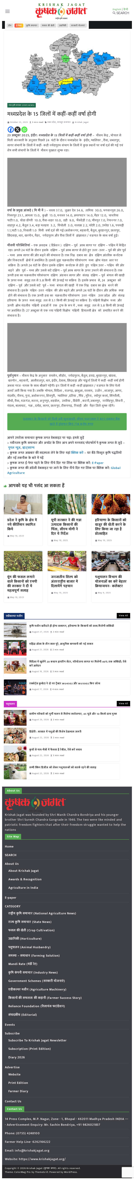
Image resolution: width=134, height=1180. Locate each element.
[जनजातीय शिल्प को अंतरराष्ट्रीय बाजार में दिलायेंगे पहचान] (67, 553)
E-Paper (98, 463)
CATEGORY (13, 906)
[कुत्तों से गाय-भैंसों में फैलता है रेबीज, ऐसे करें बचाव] (15, 753)
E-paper (11, 897)
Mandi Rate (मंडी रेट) (23, 964)
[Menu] (7, 11)
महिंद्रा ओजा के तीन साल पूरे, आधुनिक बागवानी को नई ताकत (61, 644)
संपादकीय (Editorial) (22, 1015)
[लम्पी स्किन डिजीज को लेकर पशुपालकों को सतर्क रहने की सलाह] (15, 771)
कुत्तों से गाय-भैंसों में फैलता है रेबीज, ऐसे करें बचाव (55, 750)
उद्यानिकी (62, 25)
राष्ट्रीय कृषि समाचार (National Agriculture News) (42, 913)
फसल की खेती (48, 25)
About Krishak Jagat (23, 871)
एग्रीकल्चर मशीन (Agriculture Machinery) (37, 989)
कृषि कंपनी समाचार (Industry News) (33, 972)
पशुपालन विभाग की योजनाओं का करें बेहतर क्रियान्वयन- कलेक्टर (111, 581)
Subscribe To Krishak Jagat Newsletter (37, 1040)
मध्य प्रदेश (51, 122)
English (117, 9)
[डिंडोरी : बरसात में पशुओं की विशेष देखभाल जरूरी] (15, 735)
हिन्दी (126, 9)
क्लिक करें (77, 453)
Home (9, 846)
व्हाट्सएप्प (28, 447)
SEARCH (11, 855)
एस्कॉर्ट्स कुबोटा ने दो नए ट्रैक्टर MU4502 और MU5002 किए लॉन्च (64, 684)
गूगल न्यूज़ (14, 447)
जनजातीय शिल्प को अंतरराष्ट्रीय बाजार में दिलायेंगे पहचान (64, 581)
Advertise (12, 1067)
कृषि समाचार (31, 25)
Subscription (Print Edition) (29, 1049)
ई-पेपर (19, 25)
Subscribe (12, 1033)
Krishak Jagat (82, 122)
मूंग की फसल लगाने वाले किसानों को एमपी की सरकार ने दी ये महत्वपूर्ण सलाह (22, 584)
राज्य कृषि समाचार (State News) (21, 105)
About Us (12, 864)
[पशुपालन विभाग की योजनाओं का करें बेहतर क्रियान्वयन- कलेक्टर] (111, 553)
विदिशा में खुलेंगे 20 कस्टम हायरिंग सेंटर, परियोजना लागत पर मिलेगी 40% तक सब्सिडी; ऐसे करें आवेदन (77, 664)
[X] (17, 130)
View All (123, 615)
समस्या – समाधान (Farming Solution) (34, 955)
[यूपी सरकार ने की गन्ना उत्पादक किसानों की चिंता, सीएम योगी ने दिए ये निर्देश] (67, 496)
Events (10, 1024)
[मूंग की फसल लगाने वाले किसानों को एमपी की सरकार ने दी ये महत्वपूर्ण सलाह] (23, 553)
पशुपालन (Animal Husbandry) (29, 947)
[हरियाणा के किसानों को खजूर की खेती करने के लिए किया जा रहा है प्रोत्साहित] (111, 496)
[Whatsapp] (24, 130)
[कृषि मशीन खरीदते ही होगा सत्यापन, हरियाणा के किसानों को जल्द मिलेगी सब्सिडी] (15, 630)
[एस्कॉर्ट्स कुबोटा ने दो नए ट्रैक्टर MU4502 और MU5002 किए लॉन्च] (15, 687)
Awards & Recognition (25, 879)
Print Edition (18, 1083)
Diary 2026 (16, 1057)
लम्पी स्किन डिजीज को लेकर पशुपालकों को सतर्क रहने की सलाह (63, 768)
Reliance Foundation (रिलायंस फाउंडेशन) (36, 1006)
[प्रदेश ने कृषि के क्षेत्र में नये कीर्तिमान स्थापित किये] (23, 496)
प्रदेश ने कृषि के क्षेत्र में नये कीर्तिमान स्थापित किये (22, 524)
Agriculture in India (23, 887)
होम (10, 25)
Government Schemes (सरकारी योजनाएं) (36, 981)
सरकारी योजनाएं (78, 25)
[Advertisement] (67, 182)
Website (14, 1074)
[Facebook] (11, 130)
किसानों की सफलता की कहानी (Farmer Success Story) (45, 998)
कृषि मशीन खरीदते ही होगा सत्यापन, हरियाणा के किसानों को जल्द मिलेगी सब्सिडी (71, 626)
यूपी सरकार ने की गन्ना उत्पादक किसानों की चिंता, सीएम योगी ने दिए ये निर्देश (66, 527)
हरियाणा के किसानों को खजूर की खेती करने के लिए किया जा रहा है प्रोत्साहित (110, 527)
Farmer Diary (18, 1091)
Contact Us (13, 1101)
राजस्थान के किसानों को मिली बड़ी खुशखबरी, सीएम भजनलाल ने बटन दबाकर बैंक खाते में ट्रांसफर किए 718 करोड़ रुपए (71, 421)
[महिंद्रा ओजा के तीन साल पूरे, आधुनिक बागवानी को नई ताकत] (15, 648)
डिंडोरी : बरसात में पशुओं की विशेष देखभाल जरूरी (55, 732)
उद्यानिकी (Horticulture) (25, 938)
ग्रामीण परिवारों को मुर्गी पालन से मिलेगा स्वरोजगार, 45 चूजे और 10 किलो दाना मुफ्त (73, 714)
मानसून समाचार (64, 122)
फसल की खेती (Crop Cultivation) (31, 930)
